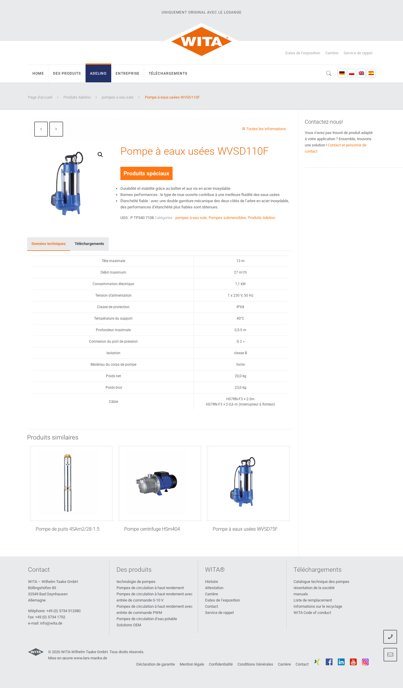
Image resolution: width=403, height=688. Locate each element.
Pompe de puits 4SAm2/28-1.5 (67, 529)
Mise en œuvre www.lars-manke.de (77, 658)
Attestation (214, 588)
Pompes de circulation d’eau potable (147, 619)
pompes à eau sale (117, 97)
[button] (100, 154)
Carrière (331, 53)
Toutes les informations (266, 129)
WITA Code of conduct (312, 612)
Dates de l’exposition (302, 53)
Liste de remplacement (313, 600)
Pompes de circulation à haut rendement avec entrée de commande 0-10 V (155, 597)
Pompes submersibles (227, 217)
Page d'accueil (40, 97)
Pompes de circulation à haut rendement (150, 588)
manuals (301, 594)
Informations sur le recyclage (318, 606)
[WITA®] (201, 41)
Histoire (211, 581)
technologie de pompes (136, 581)
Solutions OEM (129, 625)
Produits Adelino (77, 97)
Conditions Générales (255, 664)
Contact (211, 606)
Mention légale (192, 664)
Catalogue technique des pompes (321, 581)
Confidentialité (221, 664)
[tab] (48, 244)
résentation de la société (314, 588)
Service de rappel (358, 53)
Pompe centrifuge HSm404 (152, 529)
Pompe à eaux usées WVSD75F (245, 529)
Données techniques (49, 243)
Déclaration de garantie (155, 664)
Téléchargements (89, 243)
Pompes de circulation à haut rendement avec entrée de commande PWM (155, 609)
